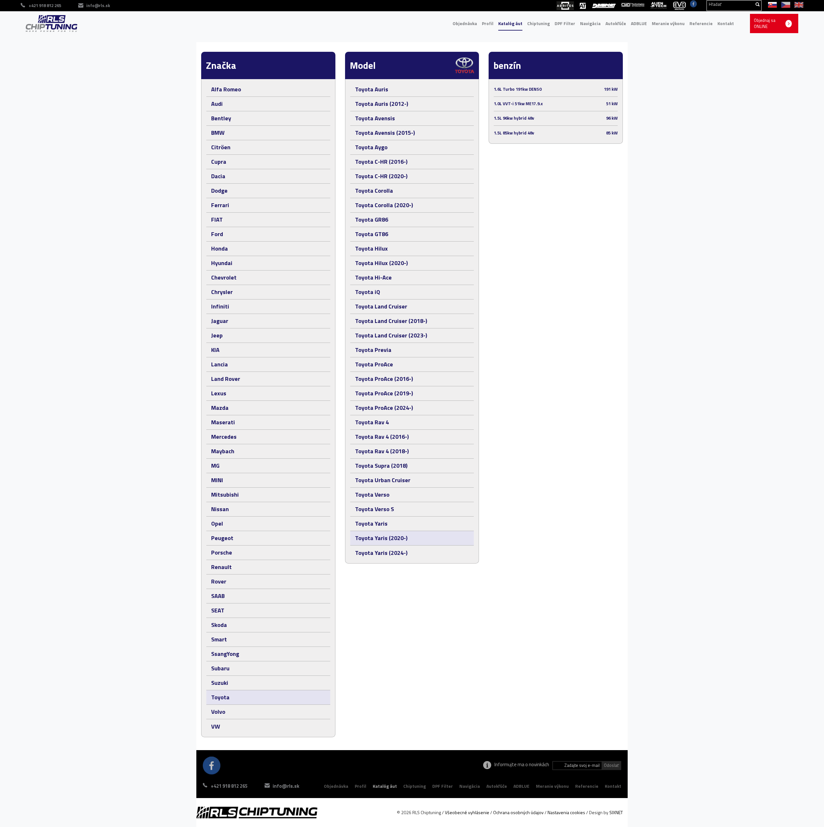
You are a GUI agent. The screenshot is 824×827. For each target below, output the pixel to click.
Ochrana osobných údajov (518, 812)
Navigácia (590, 23)
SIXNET (616, 812)
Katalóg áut (510, 23)
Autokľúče (615, 23)
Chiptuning (538, 23)
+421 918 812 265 (229, 786)
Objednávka (465, 23)
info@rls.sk (98, 5)
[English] (797, 4)
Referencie (701, 23)
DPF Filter (565, 23)
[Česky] (784, 4)
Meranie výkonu (668, 23)
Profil (487, 23)
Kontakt (725, 23)
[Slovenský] (771, 4)
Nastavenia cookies (566, 812)
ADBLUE (639, 23)
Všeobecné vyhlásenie (467, 812)
